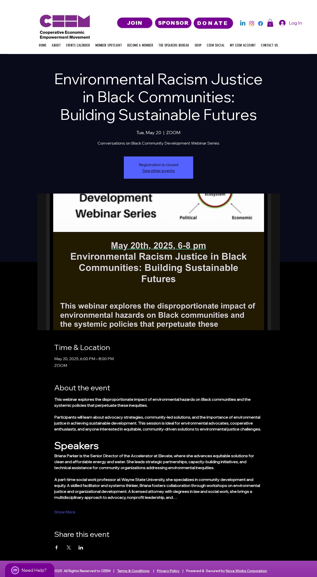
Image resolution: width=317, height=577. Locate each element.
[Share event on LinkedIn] (81, 548)
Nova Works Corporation (246, 571)
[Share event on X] (68, 548)
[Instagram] (251, 23)
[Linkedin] (242, 23)
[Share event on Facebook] (56, 548)
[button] (270, 23)
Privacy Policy (168, 571)
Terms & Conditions (133, 571)
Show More (64, 511)
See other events (158, 170)
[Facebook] (260, 23)
